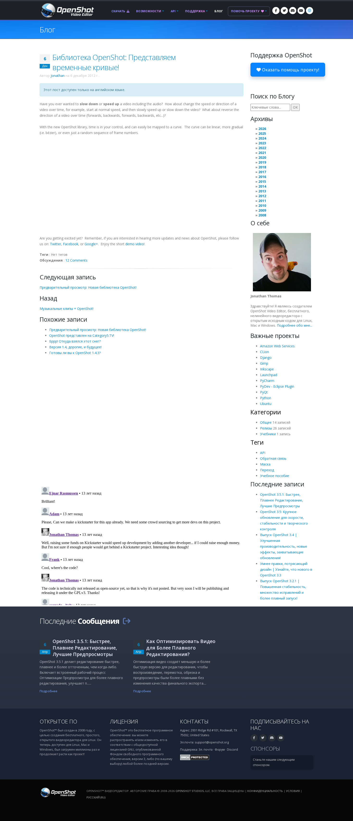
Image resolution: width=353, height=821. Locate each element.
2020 (262, 157)
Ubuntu (265, 403)
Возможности (148, 11)
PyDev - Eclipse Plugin (277, 386)
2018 (262, 167)
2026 (262, 128)
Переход (267, 470)
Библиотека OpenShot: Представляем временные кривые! (114, 62)
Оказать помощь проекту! (290, 70)
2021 (262, 152)
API (173, 11)
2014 (262, 186)
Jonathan (58, 75)
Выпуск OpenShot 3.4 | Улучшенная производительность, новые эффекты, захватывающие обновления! (283, 546)
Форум (220, 749)
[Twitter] (284, 10)
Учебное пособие (274, 475)
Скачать (118, 11)
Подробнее (48, 691)
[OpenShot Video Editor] (67, 10)
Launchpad (268, 375)
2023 (262, 143)
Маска (265, 464)
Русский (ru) (95, 797)
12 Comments (76, 260)
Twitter (55, 244)
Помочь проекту (245, 11)
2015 (262, 181)
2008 (262, 215)
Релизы (266, 428)
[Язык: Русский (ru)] (309, 10)
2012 (262, 196)
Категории (265, 412)
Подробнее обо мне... (294, 325)
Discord (232, 749)
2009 (262, 210)
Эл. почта (206, 749)
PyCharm (267, 380)
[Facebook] (276, 10)
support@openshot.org (212, 742)
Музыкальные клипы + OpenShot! (66, 308)
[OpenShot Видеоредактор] (58, 792)
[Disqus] (141, 421)
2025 (262, 133)
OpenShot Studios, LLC (193, 791)
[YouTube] (301, 10)
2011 (262, 200)
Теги (257, 442)
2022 (262, 148)
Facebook (70, 244)
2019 (262, 162)
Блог (218, 11)
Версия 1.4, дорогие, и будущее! (75, 347)
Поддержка (195, 11)
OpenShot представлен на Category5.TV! (81, 335)
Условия (293, 791)
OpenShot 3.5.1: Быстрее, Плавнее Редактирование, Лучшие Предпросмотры (281, 500)
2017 (262, 172)
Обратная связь (273, 458)
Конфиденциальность (265, 791)
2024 (262, 138)
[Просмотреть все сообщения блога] (126, 621)
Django (266, 357)
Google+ (91, 244)
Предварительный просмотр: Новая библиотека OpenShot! (88, 287)
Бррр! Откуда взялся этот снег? (75, 341)
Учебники (268, 434)
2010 (262, 205)
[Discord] (292, 10)
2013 (262, 191)
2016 (262, 176)
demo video (134, 244)
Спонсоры (265, 748)
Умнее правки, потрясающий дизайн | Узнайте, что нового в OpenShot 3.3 (286, 569)
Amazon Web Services (277, 346)
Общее (266, 422)
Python (265, 398)
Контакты (194, 721)
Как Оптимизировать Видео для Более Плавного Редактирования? (180, 647)
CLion (264, 351)
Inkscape (267, 369)
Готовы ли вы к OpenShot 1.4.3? (75, 352)
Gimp (264, 363)
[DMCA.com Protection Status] (194, 757)
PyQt (264, 392)
